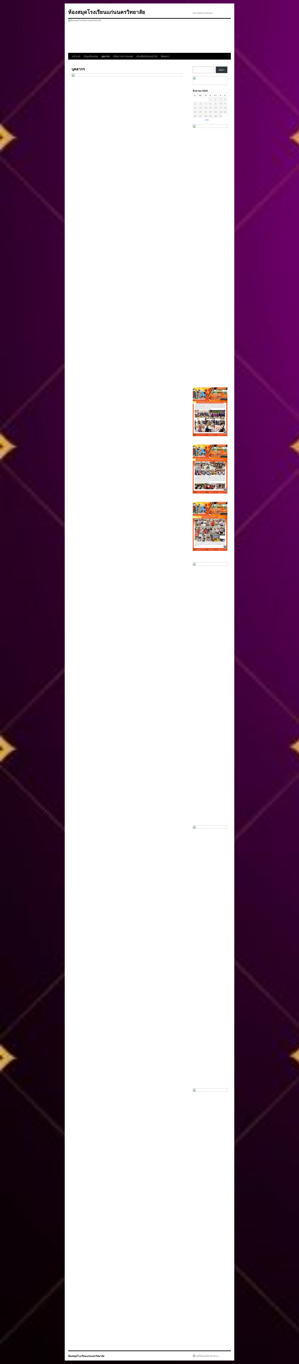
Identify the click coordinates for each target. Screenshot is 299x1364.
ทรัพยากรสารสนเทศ (123, 56)
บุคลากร (105, 56)
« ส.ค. (206, 119)
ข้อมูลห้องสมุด (91, 56)
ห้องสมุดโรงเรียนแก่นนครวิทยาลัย (106, 11)
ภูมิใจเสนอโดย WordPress (207, 1355)
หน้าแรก (76, 56)
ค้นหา (221, 69)
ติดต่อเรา (165, 56)
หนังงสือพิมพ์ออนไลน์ (146, 56)
